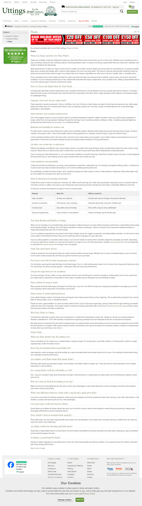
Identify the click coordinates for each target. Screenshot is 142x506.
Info (135, 31)
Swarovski (91, 462)
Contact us (52, 468)
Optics (17, 21)
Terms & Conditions (55, 477)
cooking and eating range (116, 306)
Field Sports (7, 21)
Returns (25, 2)
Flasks (9, 41)
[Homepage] (29, 10)
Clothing (62, 21)
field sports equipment (48, 244)
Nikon (89, 468)
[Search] (121, 11)
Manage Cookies (64, 500)
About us (51, 465)
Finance (52, 2)
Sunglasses (72, 21)
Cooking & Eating (35, 26)
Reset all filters (72, 48)
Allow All (79, 500)
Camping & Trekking (38, 21)
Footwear (52, 21)
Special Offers (84, 21)
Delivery (17, 2)
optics (85, 242)
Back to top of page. (38, 448)
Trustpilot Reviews (54, 474)
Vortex (89, 465)
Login (125, 2)
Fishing (25, 21)
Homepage (52, 462)
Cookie (75, 493)
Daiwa (89, 471)
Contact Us (7, 2)
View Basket (132, 12)
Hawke (89, 477)
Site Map (33, 2)
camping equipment (117, 242)
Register (132, 2)
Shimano (90, 474)
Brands (94, 21)
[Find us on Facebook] (11, 467)
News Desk (43, 2)
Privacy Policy (89, 493)
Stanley (33, 233)
